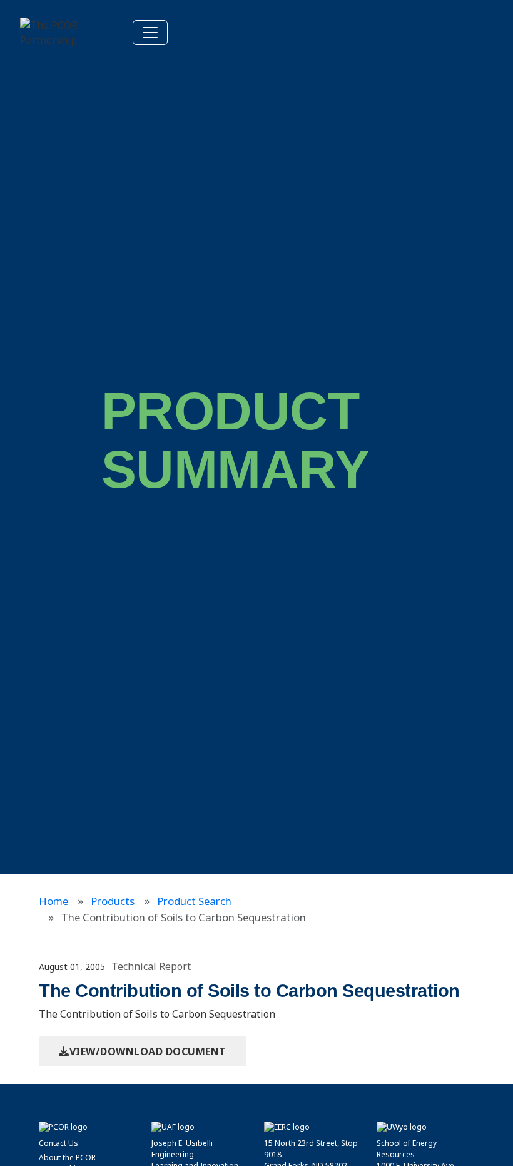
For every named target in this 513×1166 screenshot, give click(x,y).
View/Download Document (147, 1051)
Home (53, 901)
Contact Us (58, 1143)
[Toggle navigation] (150, 32)
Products (113, 901)
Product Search (194, 901)
